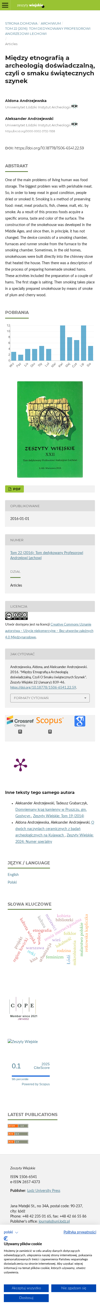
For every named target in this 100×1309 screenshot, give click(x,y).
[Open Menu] (5, 5)
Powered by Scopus (36, 1084)
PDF (16, 489)
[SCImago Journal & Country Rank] (23, 1042)
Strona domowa (21, 23)
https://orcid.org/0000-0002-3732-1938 (30, 131)
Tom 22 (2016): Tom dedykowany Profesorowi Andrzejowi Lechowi (48, 31)
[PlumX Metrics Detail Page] (20, 764)
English (13, 875)
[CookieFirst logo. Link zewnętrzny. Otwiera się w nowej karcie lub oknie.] (6, 1238)
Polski (12, 882)
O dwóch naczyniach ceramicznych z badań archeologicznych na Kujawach (54, 829)
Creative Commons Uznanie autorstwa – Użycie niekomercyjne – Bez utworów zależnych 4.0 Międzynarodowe (49, 631)
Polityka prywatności (80, 1232)
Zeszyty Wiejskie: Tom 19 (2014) (58, 816)
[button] (11, 1233)
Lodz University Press (43, 1191)
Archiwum (51, 23)
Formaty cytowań (31, 698)
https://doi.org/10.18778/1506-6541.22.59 (49, 148)
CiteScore (42, 1066)
